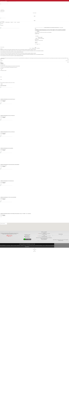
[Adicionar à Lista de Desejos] (5, 102)
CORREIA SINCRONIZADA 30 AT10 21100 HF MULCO (7, 99)
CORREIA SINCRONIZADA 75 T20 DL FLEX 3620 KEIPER (8, 197)
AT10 (5, 100)
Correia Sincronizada (2, 100)
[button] (1, 102)
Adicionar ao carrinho (40, 37)
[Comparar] (2, 102)
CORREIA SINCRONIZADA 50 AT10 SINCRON (6, 148)
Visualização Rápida (4, 102)
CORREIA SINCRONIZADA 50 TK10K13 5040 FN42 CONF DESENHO (9, 164)
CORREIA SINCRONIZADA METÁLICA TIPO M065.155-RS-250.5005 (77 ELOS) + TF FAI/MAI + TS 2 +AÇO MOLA (15, 213)
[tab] (30, 48)
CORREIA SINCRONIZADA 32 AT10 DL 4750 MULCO (7, 115)
